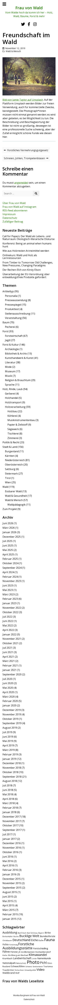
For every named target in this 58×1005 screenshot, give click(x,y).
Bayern (41, 933)
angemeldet (21, 182)
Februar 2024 (10, 576)
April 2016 (8, 865)
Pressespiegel (13, 304)
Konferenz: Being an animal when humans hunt (27, 245)
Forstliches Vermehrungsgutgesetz (26, 150)
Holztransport (13, 402)
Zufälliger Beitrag (12, 221)
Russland (6, 966)
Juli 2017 (7, 834)
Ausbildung (9, 932)
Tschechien (19, 970)
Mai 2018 (7, 794)
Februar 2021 (10, 665)
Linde (34, 958)
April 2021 (8, 656)
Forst (5, 331)
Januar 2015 (9, 919)
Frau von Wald (29, 7)
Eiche (34, 940)
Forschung (13, 945)
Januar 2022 (9, 634)
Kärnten (9, 455)
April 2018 (8, 799)
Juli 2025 (7, 541)
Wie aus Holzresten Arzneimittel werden (25, 250)
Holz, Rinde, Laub (12, 389)
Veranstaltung (13, 318)
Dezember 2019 (11, 710)
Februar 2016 (10, 870)
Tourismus (48, 966)
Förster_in (15, 951)
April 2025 (8, 554)
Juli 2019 (7, 732)
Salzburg (10, 469)
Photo (33, 962)
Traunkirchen (8, 970)
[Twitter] (23, 24)
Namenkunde (44, 958)
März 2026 (8, 527)
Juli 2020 (7, 679)
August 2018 (9, 781)
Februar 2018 (10, 807)
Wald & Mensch (13, 51)
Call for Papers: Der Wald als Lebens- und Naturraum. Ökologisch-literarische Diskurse (28, 238)
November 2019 (11, 714)
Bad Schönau (32, 933)
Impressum (9, 214)
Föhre (6, 951)
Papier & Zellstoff (17, 424)
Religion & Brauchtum (17, 380)
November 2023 (11, 581)
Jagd (7, 340)
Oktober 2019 (10, 719)
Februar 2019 (10, 754)
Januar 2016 (9, 874)
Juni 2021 (7, 652)
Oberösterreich (14, 464)
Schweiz (28, 966)
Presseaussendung (16, 300)
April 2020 (8, 692)
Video (41, 969)
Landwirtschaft (22, 958)
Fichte (5, 944)
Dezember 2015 (11, 879)
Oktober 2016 (10, 852)
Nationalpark (9, 962)
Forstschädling (40, 948)
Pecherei (10, 327)
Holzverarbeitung (15, 407)
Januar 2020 (9, 705)
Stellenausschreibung (17, 313)
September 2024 (11, 567)
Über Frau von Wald (14, 203)
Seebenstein (38, 966)
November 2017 (11, 821)
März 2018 (8, 803)
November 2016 (11, 847)
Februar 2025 (10, 558)
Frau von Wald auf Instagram (19, 206)
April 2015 (8, 905)
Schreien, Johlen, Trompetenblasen (24, 158)
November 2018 (11, 767)
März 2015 (8, 910)
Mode (8, 367)
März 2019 (8, 750)
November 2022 (11, 607)
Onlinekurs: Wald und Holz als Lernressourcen (19, 257)
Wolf (17, 973)
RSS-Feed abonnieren (14, 210)
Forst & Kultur (10, 344)
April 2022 (8, 630)
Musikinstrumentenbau (21, 420)
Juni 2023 (7, 585)
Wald (5, 487)
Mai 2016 (7, 861)
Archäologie (12, 349)
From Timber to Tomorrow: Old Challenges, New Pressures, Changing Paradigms (27, 264)
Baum (5, 322)
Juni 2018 (7, 790)
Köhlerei (12, 416)
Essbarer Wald (13, 491)
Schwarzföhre (18, 966)
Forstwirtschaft (14, 336)
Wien (8, 482)
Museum (10, 371)
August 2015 (9, 892)
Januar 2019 (9, 759)
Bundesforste (47, 936)
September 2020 (11, 674)
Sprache (9, 384)
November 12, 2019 (15, 48)
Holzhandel (11, 398)
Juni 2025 (7, 545)
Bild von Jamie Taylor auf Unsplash (22, 99)
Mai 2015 (7, 901)
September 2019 (11, 723)
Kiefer (5, 955)
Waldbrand (8, 972)
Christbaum (7, 940)
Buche (16, 936)
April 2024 (8, 572)
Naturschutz (21, 963)
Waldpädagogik (16, 504)
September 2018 (11, 776)
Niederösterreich (15, 460)
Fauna (49, 939)
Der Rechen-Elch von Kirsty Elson (21, 269)
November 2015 (11, 883)
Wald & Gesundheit (16, 495)
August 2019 (9, 727)
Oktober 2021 (10, 643)
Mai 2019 (7, 741)
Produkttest (12, 309)
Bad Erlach (22, 933)
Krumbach (7, 958)
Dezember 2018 (11, 763)
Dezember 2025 (11, 536)
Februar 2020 (10, 701)
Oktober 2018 (10, 772)
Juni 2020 (7, 683)
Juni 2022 (7, 621)
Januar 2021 (9, 670)
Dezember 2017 (11, 816)
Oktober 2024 (10, 563)
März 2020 (8, 696)
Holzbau (12, 411)
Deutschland (21, 940)
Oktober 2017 (10, 825)
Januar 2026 (9, 532)
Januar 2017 (9, 839)
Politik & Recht (10, 442)
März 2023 (8, 594)
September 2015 (11, 887)
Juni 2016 (7, 856)
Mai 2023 (7, 590)
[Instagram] (35, 24)
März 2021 (8, 661)
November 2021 (11, 638)
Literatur (10, 362)
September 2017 (11, 830)
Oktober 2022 (10, 612)
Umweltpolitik (30, 970)
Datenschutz (9, 218)
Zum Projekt (9, 509)
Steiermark (11, 473)
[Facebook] (29, 24)
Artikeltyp (8, 291)
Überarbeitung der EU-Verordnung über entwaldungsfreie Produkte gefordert (26, 276)
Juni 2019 (7, 736)
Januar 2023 (9, 603)
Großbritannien (28, 952)
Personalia (11, 296)
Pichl (43, 963)
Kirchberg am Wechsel (18, 955)
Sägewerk (13, 429)
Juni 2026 (7, 523)
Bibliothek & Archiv (16, 353)
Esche (41, 940)
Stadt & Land (9, 447)
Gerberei (10, 393)
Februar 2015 (10, 914)
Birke (48, 932)
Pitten (49, 963)
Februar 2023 (10, 598)
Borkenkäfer (7, 936)
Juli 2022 (7, 616)
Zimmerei (12, 438)
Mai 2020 (7, 687)
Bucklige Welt (29, 936)
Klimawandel (38, 955)
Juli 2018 (7, 785)
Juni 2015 (7, 896)
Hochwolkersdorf (43, 952)
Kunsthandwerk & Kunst (19, 358)
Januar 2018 (9, 812)
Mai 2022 (7, 625)
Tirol (8, 478)
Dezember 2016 (11, 843)
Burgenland (12, 451)
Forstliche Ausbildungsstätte (18, 946)
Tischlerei (13, 433)
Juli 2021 (7, 647)
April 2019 (8, 745)
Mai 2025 (7, 550)
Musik (8, 376)
